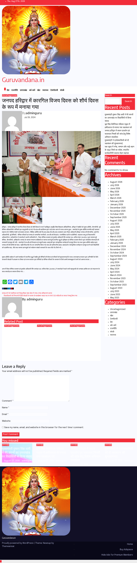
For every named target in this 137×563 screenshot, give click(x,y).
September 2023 (118, 285)
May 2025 (114, 230)
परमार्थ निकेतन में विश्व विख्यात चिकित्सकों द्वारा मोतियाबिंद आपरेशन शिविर (50, 335)
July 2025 (114, 224)
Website (6, 421)
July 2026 (114, 185)
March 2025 (115, 237)
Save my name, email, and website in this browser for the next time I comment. (44, 427)
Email (5, 414)
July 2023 (114, 291)
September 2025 (118, 217)
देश (8, 90)
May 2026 (114, 192)
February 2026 (117, 201)
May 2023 (114, 298)
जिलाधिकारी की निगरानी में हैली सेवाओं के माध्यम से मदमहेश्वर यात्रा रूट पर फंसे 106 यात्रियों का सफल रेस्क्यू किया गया (40, 296)
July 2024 (114, 262)
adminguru (34, 113)
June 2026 (115, 188)
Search (108, 95)
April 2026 (114, 195)
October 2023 (117, 282)
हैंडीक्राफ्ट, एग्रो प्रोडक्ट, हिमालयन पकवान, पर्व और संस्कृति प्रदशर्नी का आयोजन (83, 335)
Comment (8, 401)
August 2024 (116, 259)
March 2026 (115, 198)
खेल (38, 90)
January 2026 (116, 204)
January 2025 (116, 243)
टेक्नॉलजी (54, 90)
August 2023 (116, 288)
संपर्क (62, 90)
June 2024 (115, 266)
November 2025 (117, 211)
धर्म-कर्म (32, 90)
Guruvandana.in (23, 79)
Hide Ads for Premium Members (117, 555)
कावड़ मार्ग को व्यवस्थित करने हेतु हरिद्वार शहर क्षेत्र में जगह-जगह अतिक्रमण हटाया (27, 293)
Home (130, 544)
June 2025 (115, 227)
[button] (127, 90)
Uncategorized (9, 95)
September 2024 (118, 256)
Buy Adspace (126, 549)
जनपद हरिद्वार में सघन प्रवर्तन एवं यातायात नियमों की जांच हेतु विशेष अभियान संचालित (117, 134)
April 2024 (115, 272)
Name (5, 408)
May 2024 (114, 269)
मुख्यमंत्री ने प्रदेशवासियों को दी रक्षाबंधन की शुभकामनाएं (119, 452)
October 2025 (117, 214)
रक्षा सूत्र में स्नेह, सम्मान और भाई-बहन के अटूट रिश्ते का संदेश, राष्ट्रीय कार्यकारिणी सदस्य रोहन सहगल (119, 150)
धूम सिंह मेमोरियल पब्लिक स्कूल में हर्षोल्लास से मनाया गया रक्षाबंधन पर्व (51, 452)
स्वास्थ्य (45, 90)
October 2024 (117, 253)
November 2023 (117, 278)
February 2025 (117, 240)
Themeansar (8, 546)
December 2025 (118, 208)
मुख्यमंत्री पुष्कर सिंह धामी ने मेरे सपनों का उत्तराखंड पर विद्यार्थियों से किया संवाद (119, 118)
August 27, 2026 (12, 461)
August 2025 (116, 221)
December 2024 (118, 246)
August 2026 (116, 182)
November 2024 (118, 249)
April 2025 (114, 233)
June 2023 (115, 294)
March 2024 (116, 275)
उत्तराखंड (23, 90)
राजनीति (14, 90)
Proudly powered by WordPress (18, 543)
